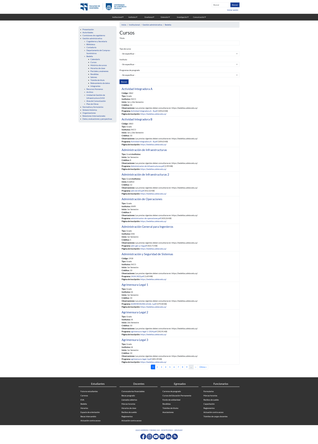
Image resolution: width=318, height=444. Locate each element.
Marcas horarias (128, 404)
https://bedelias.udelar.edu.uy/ (153, 114)
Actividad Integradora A (137, 89)
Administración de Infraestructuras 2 (145, 174)
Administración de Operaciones (142, 199)
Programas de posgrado (129, 70)
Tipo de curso (125, 49)
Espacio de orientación (90, 412)
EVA (82, 400)
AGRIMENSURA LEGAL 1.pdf (143, 304)
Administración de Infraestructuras (144, 150)
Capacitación (209, 404)
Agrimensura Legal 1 (135, 284)
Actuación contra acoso (90, 420)
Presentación (88, 29)
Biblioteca (90, 44)
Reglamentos (127, 416)
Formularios (208, 391)
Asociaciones (168, 412)
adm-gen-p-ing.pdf (139, 245)
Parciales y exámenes (99, 71)
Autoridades (87, 32)
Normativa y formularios (92, 107)
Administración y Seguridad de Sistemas (147, 254)
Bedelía (89, 56)
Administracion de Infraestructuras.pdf (147, 166)
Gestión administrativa (92, 38)
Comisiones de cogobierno (93, 35)
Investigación (182, 17)
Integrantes (95, 86)
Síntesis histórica (89, 110)
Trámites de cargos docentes (215, 416)
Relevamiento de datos (100, 83)
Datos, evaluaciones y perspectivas (97, 119)
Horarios (84, 408)
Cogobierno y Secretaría (96, 41)
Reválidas (94, 74)
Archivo (89, 92)
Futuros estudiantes (89, 391)
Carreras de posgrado (171, 391)
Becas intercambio (88, 416)
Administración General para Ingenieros (147, 226)
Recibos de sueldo (129, 412)
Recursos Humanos (94, 89)
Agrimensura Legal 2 (135, 312)
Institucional (117, 17)
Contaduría (91, 47)
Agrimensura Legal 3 (135, 340)
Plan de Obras (92, 104)
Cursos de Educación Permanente (176, 395)
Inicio (123, 24)
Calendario (95, 59)
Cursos (93, 62)
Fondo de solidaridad (171, 400)
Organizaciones (89, 113)
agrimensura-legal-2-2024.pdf (144, 331)
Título (122, 38)
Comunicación (198, 17)
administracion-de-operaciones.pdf (146, 218)
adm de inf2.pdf (137, 190)
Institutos (132, 17)
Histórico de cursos (98, 65)
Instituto (123, 59)
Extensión (164, 17)
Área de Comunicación (96, 101)
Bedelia (83, 404)
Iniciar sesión (232, 10)
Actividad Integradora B (137, 119)
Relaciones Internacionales (93, 116)
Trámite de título (97, 80)
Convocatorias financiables (133, 391)
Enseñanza (149, 17)
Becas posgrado (128, 395)
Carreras (84, 395)
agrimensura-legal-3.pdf (141, 359)
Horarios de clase (97, 68)
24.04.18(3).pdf (137, 276)
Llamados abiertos (129, 400)
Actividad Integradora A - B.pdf (144, 111)
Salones (93, 77)
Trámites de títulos (170, 408)
